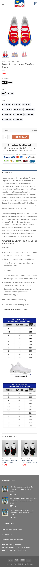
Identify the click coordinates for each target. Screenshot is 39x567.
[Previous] (5, 31)
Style (4, 89)
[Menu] (3, 3)
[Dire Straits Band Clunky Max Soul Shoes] (29, 448)
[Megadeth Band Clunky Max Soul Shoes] (10, 448)
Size (3, 100)
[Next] (34, 31)
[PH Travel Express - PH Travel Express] (19, 4)
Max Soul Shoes (13, 61)
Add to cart (21, 137)
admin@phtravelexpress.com (12, 540)
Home (4, 61)
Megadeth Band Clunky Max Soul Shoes (10, 461)
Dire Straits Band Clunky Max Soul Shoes (29, 461)
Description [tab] (7, 172)
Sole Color (6, 78)
